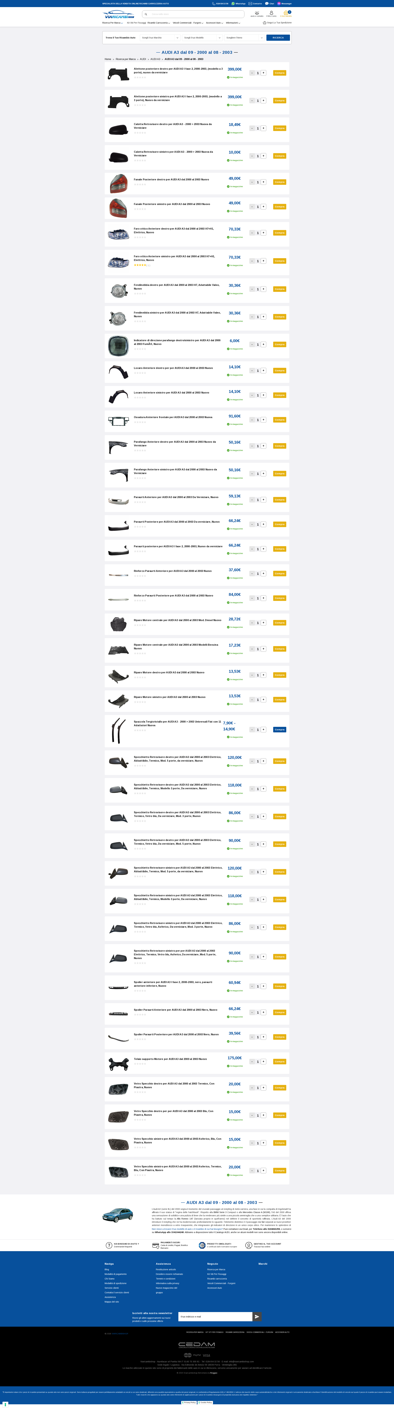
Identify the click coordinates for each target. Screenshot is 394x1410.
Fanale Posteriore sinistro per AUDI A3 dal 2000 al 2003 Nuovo (172, 204)
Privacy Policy (190, 1402)
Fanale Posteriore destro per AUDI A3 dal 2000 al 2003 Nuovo (171, 179)
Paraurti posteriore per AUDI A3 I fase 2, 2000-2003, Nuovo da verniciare (178, 546)
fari (263, 1222)
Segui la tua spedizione (279, 22)
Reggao (213, 1373)
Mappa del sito (112, 1302)
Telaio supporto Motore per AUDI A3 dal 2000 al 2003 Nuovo (170, 1059)
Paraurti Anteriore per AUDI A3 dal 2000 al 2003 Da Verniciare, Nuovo (176, 497)
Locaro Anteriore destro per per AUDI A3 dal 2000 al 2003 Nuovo (173, 368)
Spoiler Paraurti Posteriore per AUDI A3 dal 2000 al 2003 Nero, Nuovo (176, 1034)
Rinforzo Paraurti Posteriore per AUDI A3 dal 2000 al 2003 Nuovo (173, 595)
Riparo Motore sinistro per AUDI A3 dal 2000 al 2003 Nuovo (169, 697)
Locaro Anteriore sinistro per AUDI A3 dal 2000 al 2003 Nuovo (171, 392)
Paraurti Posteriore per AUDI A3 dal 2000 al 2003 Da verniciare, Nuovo (177, 521)
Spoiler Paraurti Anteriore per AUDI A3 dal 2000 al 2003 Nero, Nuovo (175, 1010)
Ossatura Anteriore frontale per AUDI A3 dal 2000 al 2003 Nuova (173, 417)
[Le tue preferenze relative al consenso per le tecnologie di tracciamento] (5, 1405)
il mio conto (271, 16)
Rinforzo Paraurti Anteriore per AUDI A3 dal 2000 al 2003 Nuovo (173, 571)
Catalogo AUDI (222, 1232)
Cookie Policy (206, 1402)
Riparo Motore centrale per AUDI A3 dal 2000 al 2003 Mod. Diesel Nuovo (177, 620)
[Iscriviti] (257, 1316)
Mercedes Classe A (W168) (256, 1212)
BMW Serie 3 (220, 1212)
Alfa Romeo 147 (185, 1218)
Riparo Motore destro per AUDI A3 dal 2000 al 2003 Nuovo (169, 672)
